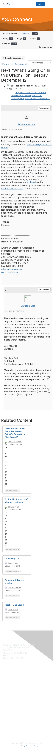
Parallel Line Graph (14, 605)
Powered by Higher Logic (27, 746)
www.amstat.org (9, 272)
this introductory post (12, 188)
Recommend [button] (44, 108)
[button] (5, 86)
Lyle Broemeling (14, 588)
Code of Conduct (11, 702)
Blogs (21, 38)
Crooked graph (12, 558)
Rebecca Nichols (26, 124)
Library (7, 38)
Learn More (8, 681)
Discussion (29, 33)
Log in (40, 4)
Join (5, 676)
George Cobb (13, 563)
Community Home (10, 33)
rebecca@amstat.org (11, 269)
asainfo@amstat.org (18, 655)
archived (31, 182)
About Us (7, 699)
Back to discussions (14, 58)
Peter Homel (13, 610)
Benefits (6, 679)
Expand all (7, 64)
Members (9, 43)
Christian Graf (28, 305)
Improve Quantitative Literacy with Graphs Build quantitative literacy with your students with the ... (30, 95)
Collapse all (21, 64)
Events (34, 38)
